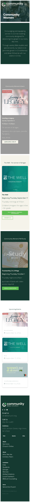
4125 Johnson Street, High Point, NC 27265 (14, 430)
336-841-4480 (7, 422)
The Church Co (5, 493)
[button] (26, 4)
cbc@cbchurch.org (9, 416)
